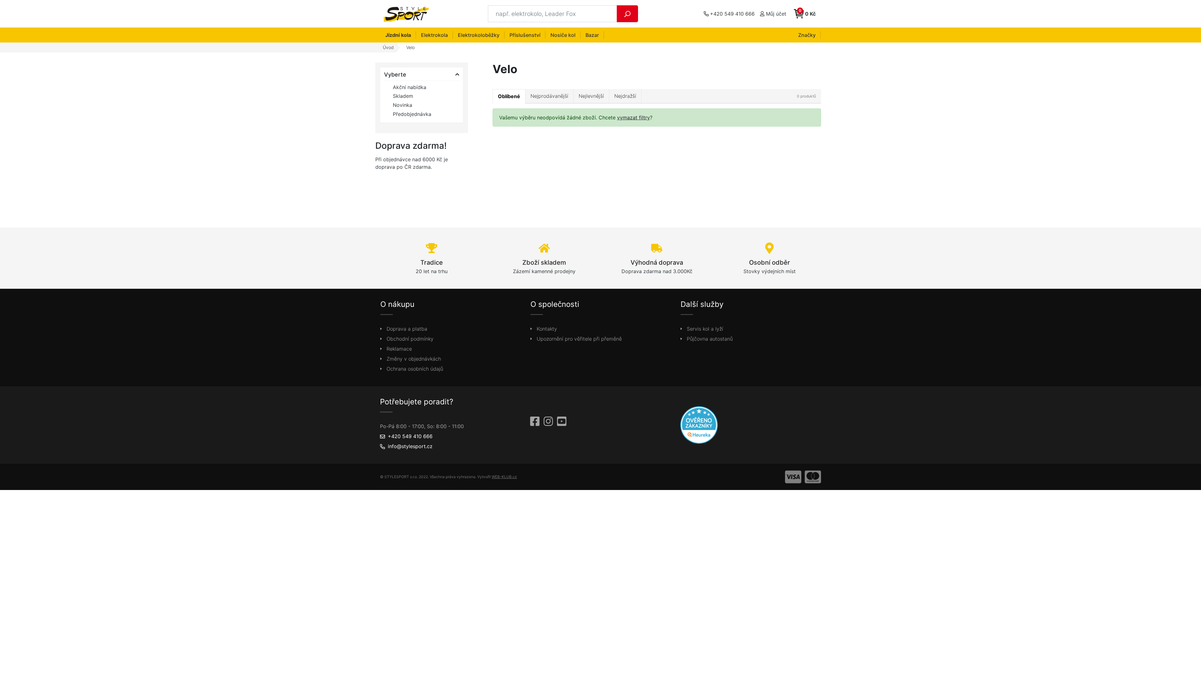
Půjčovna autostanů (710, 339)
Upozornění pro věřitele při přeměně (579, 339)
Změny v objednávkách (414, 359)
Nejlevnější (591, 96)
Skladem (403, 96)
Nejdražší (625, 96)
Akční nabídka (409, 87)
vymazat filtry (633, 117)
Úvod (388, 47)
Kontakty (547, 329)
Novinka (402, 105)
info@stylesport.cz (410, 446)
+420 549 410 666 (410, 436)
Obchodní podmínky (410, 339)
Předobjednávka (412, 114)
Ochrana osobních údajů (415, 369)
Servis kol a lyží (705, 329)
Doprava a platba (407, 329)
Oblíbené (509, 96)
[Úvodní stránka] (407, 14)
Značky (807, 35)
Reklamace (399, 349)
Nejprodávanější (549, 96)
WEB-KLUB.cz (504, 476)
